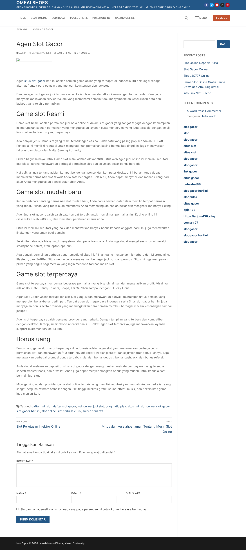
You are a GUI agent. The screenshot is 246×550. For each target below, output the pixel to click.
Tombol (221, 17)
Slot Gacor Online (196, 69)
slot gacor (163, 406)
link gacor (190, 171)
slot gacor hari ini (28, 411)
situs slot (190, 146)
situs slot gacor (34, 81)
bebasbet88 (192, 184)
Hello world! (209, 116)
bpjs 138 (190, 210)
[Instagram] (222, 5)
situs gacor (191, 178)
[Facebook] (206, 5)
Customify (79, 543)
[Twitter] (212, 5)
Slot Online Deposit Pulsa (201, 63)
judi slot (98, 406)
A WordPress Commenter (204, 111)
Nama (21, 493)
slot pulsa (190, 197)
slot (186, 133)
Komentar (24, 461)
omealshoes (32, 2)
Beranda (22, 29)
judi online (84, 406)
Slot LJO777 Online (196, 75)
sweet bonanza (93, 411)
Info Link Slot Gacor (197, 93)
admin (23, 53)
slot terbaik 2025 (69, 411)
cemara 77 (191, 222)
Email (76, 493)
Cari (223, 44)
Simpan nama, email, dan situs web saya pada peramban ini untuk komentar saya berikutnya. (84, 509)
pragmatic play (116, 406)
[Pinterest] (227, 5)
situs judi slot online (141, 406)
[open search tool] (186, 18)
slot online (49, 411)
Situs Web (133, 493)
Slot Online (63, 53)
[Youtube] (217, 5)
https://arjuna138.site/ (199, 216)
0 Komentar (83, 53)
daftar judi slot (42, 406)
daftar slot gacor (64, 406)
